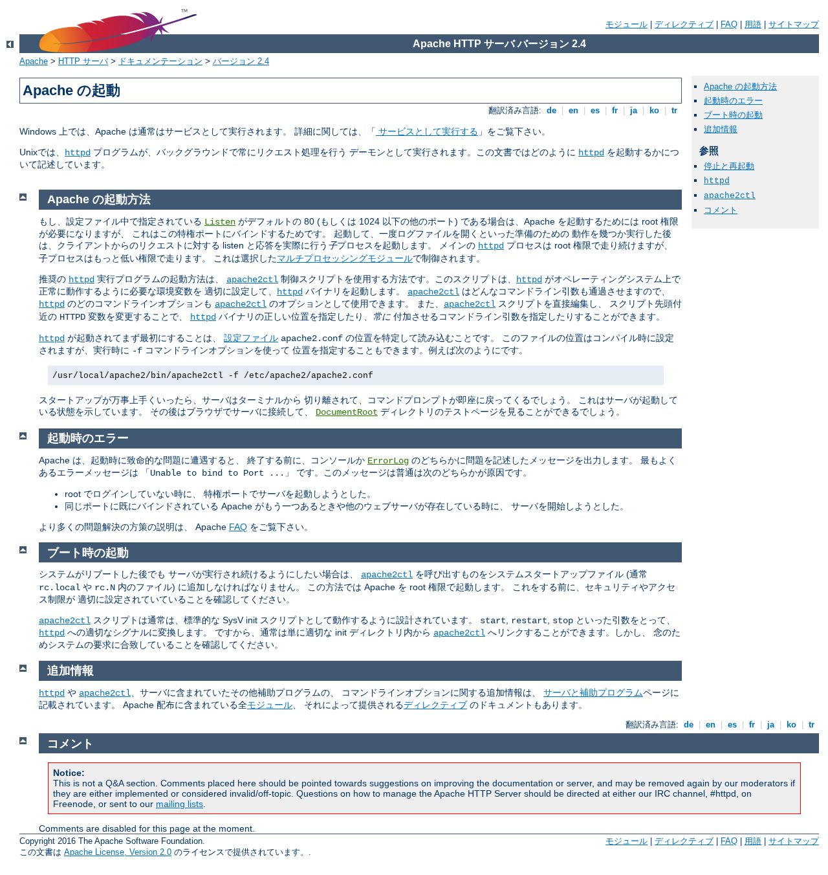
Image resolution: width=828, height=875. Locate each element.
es (595, 110)
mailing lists (179, 804)
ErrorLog (388, 461)
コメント (720, 210)
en (573, 110)
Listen (219, 222)
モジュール (626, 24)
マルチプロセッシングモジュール (345, 258)
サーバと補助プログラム (593, 692)
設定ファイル (251, 338)
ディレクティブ (684, 24)
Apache (33, 61)
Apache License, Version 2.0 (117, 852)
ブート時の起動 (733, 115)
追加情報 (720, 129)
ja (633, 110)
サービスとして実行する (427, 131)
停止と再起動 (729, 166)
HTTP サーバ (83, 61)
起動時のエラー (733, 100)
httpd (78, 153)
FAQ (729, 24)
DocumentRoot (347, 412)
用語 (753, 24)
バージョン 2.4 (241, 61)
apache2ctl (730, 196)
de (551, 110)
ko (654, 110)
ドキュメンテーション (160, 61)
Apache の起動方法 (740, 86)
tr (674, 110)
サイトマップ (793, 24)
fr (614, 110)
